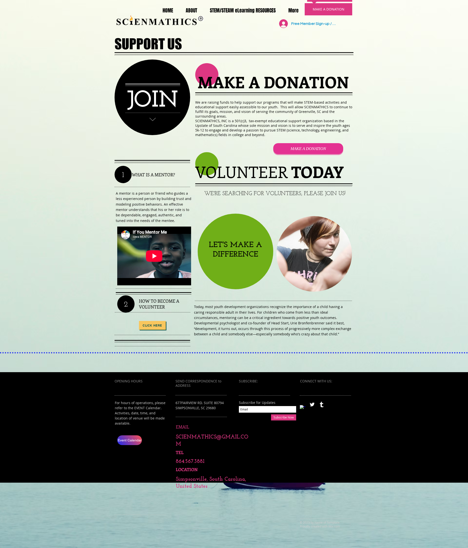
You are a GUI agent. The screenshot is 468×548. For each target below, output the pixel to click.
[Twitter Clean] (312, 404)
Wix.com (334, 526)
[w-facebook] (302, 408)
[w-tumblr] (321, 404)
